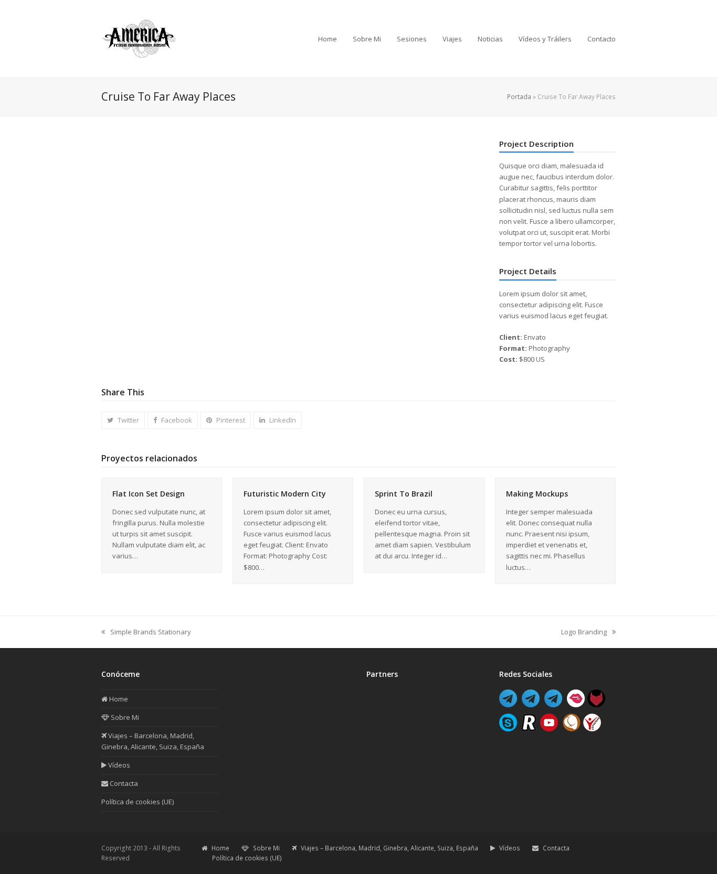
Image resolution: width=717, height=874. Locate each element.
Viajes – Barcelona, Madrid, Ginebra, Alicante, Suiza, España (388, 848)
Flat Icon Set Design (148, 494)
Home (118, 699)
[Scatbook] (572, 728)
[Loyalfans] (592, 728)
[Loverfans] (576, 704)
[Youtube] (549, 728)
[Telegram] (508, 704)
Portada (519, 96)
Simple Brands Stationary (146, 632)
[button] (123, 420)
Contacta (123, 783)
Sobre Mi (124, 717)
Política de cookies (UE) (137, 801)
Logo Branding (584, 632)
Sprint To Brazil (404, 494)
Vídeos (118, 765)
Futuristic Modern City (285, 494)
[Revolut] (528, 728)
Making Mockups (537, 494)
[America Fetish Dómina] (531, 704)
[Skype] (508, 728)
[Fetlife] (596, 704)
